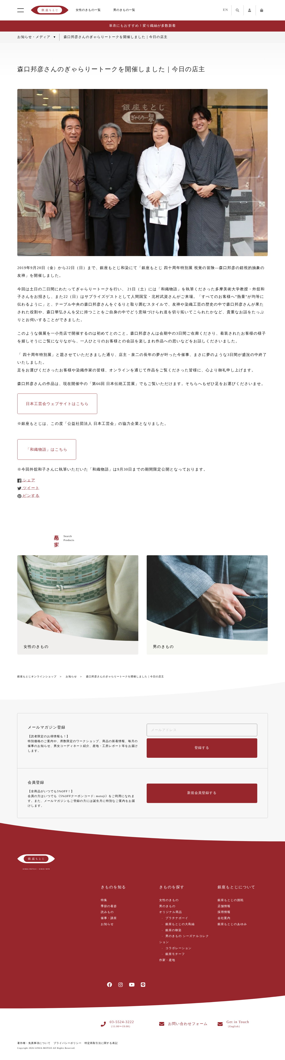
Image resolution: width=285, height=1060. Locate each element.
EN (225, 10)
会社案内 (224, 918)
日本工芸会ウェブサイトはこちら (57, 404)
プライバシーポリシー (68, 1043)
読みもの (107, 912)
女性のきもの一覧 (88, 10)
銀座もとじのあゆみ (232, 924)
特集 (104, 900)
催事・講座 (109, 918)
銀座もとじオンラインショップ (37, 676)
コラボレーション (178, 948)
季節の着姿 (109, 906)
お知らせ (71, 676)
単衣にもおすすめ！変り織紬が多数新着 (142, 26)
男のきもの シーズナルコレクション (184, 939)
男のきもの (167, 906)
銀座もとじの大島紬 (180, 924)
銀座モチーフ (175, 954)
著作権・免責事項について (34, 1043)
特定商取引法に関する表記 (101, 1043)
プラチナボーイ (176, 918)
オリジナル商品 (170, 912)
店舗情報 (224, 906)
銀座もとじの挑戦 (231, 900)
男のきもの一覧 (124, 10)
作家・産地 (167, 960)
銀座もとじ (49, 10)
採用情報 (224, 912)
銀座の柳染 (173, 930)
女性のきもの (169, 900)
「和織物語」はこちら (47, 449)
